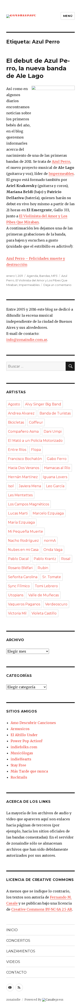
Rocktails (19, 777)
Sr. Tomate (51, 577)
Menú (67, 16)
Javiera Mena (30, 486)
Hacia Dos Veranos (23, 468)
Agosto (14, 404)
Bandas (44, 275)
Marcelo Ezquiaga (48, 513)
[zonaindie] (21, 16)
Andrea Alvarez (21, 413)
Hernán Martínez (23, 477)
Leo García (55, 486)
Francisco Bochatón (25, 459)
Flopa (36, 450)
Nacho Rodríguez (23, 541)
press (54, 1000)
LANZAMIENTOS (20, 951)
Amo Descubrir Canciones (33, 723)
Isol (11, 486)
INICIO (12, 930)
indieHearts (21, 759)
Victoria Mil (17, 613)
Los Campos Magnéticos (28, 504)
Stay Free (18, 765)
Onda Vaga (52, 550)
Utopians (15, 595)
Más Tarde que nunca (29, 771)
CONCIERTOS (18, 941)
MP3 (54, 275)
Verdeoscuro (56, 604)
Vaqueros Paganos (24, 604)
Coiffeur (36, 422)
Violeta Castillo (44, 613)
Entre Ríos (17, 450)
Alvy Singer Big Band (43, 404)
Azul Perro (61, 161)
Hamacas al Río (57, 468)
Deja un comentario (57, 285)
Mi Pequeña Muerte (25, 531)
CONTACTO (16, 972)
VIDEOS (13, 962)
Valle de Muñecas (43, 595)
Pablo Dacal (18, 559)
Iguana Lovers (55, 477)
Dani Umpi (53, 431)
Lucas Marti (18, 513)
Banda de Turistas (55, 413)
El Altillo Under (24, 735)
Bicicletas (16, 422)
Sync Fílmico (19, 586)
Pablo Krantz (45, 559)
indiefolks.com (24, 747)
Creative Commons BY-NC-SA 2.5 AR (41, 909)
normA (50, 541)
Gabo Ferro (57, 459)
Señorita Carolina (22, 577)
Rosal (65, 559)
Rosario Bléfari (20, 568)
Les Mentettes (20, 495)
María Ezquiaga (21, 522)
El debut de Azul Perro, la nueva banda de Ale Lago (38, 68)
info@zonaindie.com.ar (26, 339)
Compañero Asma (23, 431)
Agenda (32, 275)
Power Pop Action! (26, 741)
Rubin (43, 568)
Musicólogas (22, 753)
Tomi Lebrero (46, 586)
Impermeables (61, 173)
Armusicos (20, 729)
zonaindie (13, 1000)
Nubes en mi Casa (23, 550)
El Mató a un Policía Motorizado (35, 441)
